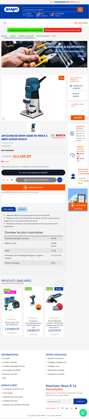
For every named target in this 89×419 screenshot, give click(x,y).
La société (6, 358)
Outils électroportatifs (43, 36)
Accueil (5, 36)
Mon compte (7, 393)
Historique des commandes (13, 397)
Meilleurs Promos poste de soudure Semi (62, 30)
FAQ (4, 378)
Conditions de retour (10, 401)
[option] (12, 310)
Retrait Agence (76, 94)
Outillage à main (53, 366)
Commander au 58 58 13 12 (13, 389)
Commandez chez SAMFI (11, 370)
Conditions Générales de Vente (14, 366)
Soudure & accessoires (55, 358)
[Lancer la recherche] (80, 9)
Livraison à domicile (78, 87)
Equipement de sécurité (55, 374)
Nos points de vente (10, 374)
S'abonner (80, 401)
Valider (78, 117)
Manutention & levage (55, 370)
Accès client (82, 23)
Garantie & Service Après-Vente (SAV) (16, 405)
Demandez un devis (80, 207)
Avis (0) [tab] (22, 209)
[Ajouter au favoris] (59, 179)
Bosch (54, 36)
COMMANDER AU (66, 2)
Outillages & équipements (26, 36)
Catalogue (13, 36)
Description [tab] (8, 209)
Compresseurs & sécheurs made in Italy (25, 30)
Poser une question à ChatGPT (35, 172)
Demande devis (35, 187)
